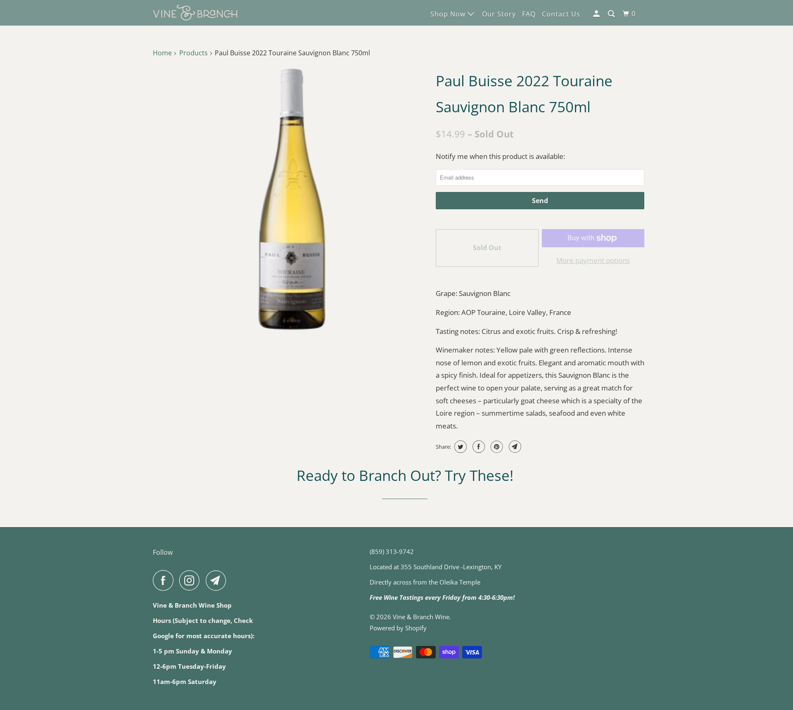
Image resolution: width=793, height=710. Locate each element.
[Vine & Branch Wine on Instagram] (191, 580)
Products (193, 52)
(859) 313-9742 (392, 551)
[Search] (612, 13)
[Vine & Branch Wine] (195, 13)
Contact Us (561, 14)
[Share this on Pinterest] (496, 446)
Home (162, 52)
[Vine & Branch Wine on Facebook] (165, 580)
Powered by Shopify (398, 628)
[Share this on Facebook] (477, 446)
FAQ (529, 14)
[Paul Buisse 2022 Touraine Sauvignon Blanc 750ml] (292, 199)
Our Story (499, 14)
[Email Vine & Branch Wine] (218, 580)
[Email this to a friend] (514, 446)
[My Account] (597, 13)
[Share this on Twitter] (459, 446)
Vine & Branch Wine (421, 617)
